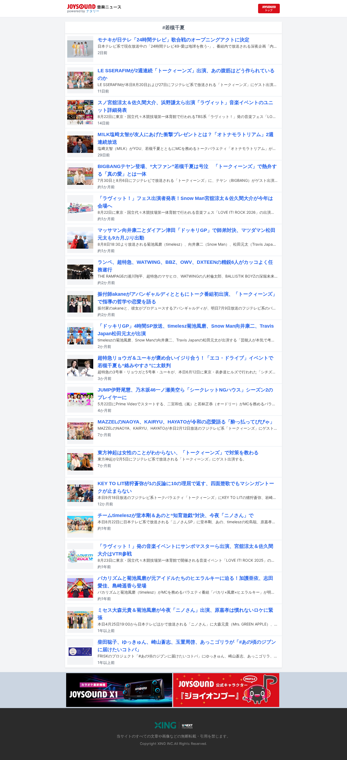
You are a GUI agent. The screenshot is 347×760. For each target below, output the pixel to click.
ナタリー (92, 11)
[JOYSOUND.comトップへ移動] (269, 8)
